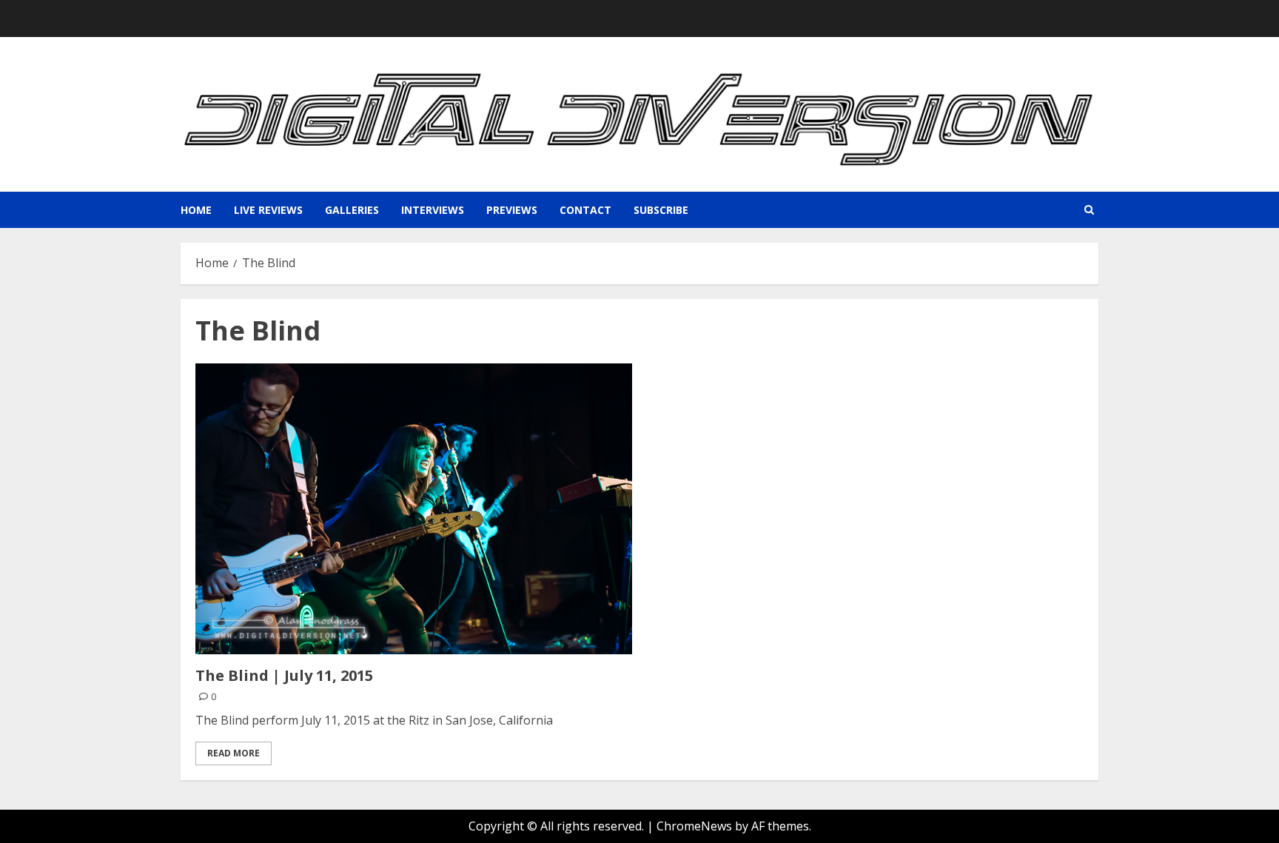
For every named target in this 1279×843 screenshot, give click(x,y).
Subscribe (661, 210)
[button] (1089, 209)
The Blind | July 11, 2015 (284, 675)
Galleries (352, 210)
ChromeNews (694, 826)
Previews (511, 210)
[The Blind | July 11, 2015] (413, 508)
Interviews (432, 210)
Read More (233, 753)
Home (196, 210)
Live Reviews (268, 210)
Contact (585, 210)
